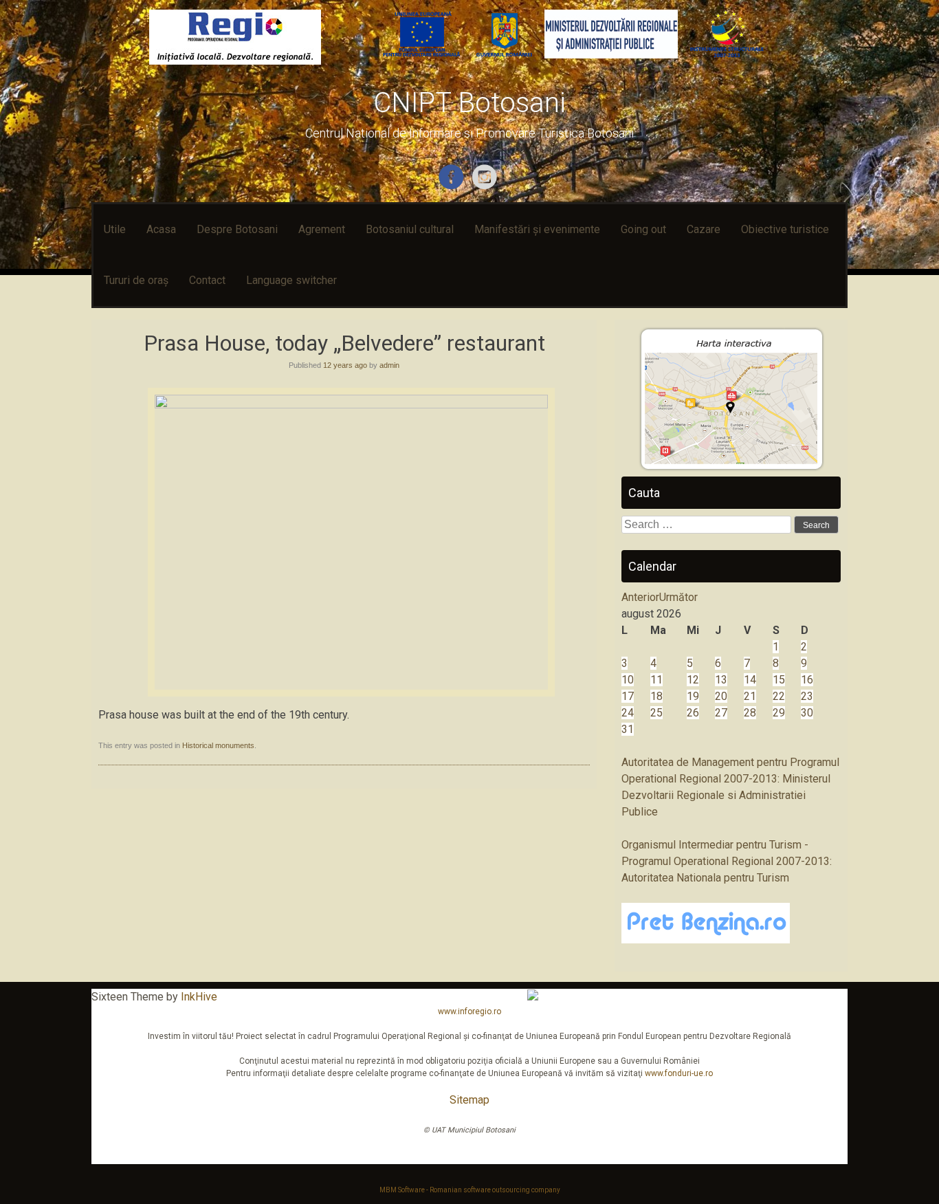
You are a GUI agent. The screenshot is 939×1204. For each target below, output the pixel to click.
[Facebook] (452, 186)
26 (693, 712)
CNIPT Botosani (469, 103)
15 (779, 679)
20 (721, 696)
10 (627, 679)
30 (807, 712)
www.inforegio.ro (469, 1011)
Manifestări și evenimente (537, 229)
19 (693, 696)
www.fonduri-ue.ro (679, 1073)
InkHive (199, 996)
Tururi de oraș (136, 280)
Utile (115, 229)
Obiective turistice (785, 229)
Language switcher (291, 280)
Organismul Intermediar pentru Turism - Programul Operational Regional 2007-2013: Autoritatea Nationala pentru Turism (726, 861)
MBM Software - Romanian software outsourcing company (469, 1190)
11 (656, 679)
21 (750, 696)
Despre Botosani (237, 229)
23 (807, 696)
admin (389, 365)
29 (779, 712)
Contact (207, 280)
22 (779, 696)
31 (627, 729)
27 (721, 712)
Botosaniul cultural (410, 229)
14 (750, 679)
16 (807, 679)
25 (656, 712)
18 (656, 696)
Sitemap (469, 1099)
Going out (643, 229)
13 (721, 679)
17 (627, 696)
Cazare (703, 229)
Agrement (321, 229)
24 (627, 712)
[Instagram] (486, 186)
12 (693, 679)
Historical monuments (218, 745)
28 (750, 712)
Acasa (161, 229)
